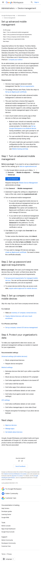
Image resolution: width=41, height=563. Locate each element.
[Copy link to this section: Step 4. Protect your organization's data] (8, 338)
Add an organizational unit (28, 166)
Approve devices (11, 425)
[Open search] (32, 2)
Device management (27, 8)
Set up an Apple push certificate (16, 92)
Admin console (6, 526)
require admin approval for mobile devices (23, 288)
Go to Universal (13, 179)
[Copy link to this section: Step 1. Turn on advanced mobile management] (17, 159)
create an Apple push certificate (15, 252)
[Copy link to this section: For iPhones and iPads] (19, 324)
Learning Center (6, 514)
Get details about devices (13, 432)
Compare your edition (15, 60)
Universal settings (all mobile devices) (14, 356)
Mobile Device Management (28, 183)
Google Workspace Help (8, 15)
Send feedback (20, 466)
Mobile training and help (20, 149)
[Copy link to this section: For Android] (12, 309)
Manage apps (9, 429)
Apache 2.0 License (17, 475)
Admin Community (7, 540)
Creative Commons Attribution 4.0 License (15, 474)
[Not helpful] (21, 460)
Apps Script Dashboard (8, 529)
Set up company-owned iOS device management (21, 327)
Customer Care (6, 546)
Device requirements (27, 86)
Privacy (9, 554)
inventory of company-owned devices (23, 313)
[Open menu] (3, 2)
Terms (3, 554)
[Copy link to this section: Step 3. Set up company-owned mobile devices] (19, 299)
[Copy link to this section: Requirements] (13, 80)
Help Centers (5, 508)
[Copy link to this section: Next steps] (14, 420)
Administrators (8, 8)
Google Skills (5, 517)
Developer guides (7, 511)
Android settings (7, 367)
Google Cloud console (8, 532)
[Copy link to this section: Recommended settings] (20, 353)
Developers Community (9, 543)
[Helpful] (19, 460)
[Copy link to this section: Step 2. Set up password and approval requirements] (27, 265)
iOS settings (6, 400)
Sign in (36, 2)
